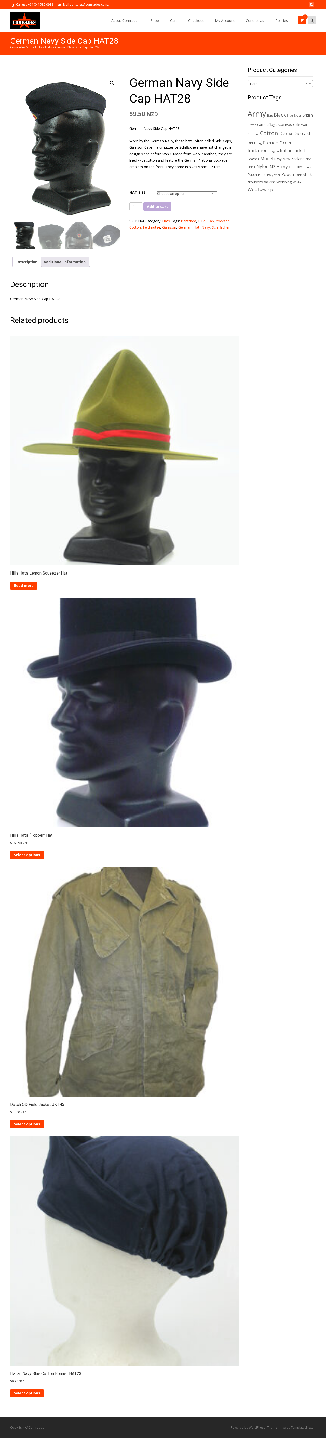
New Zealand (293, 158)
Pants (307, 167)
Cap (211, 221)
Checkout (196, 20)
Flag (259, 143)
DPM (251, 143)
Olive (299, 166)
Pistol (262, 175)
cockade (223, 221)
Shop (155, 20)
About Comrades (125, 20)
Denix (285, 133)
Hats (166, 221)
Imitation (258, 150)
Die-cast (302, 133)
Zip (270, 189)
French (270, 142)
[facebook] (311, 6)
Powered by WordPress (248, 1427)
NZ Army (279, 166)
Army (257, 114)
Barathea (188, 221)
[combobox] (280, 83)
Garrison (169, 227)
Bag (270, 115)
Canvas (285, 124)
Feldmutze (151, 227)
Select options (27, 854)
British (307, 115)
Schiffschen (221, 227)
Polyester (273, 175)
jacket (299, 151)
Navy (205, 227)
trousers (255, 181)
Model (266, 158)
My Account (225, 20)
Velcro (269, 182)
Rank (298, 175)
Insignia (274, 151)
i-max (282, 1427)
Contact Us (255, 20)
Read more (24, 585)
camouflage (267, 124)
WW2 (263, 190)
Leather (253, 159)
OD (291, 167)
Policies (281, 20)
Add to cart (157, 206)
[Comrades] (21, 19)
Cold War (300, 124)
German (185, 227)
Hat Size (138, 192)
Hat (196, 227)
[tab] (26, 262)
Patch (252, 174)
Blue (202, 221)
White (297, 182)
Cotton (135, 227)
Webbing (284, 181)
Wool (253, 189)
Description (26, 261)
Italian (286, 151)
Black (280, 114)
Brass (297, 115)
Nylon (262, 166)
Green (286, 142)
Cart (173, 20)
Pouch (287, 174)
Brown (252, 125)
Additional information (65, 261)
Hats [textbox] (278, 83)
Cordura (253, 134)
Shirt (307, 174)
